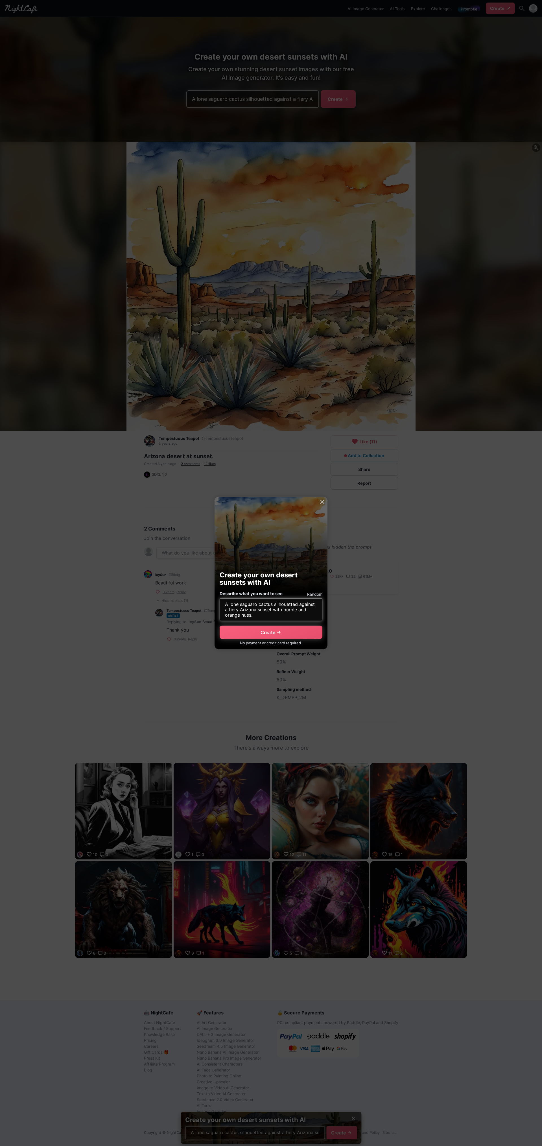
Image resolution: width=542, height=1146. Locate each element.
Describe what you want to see (251, 593)
